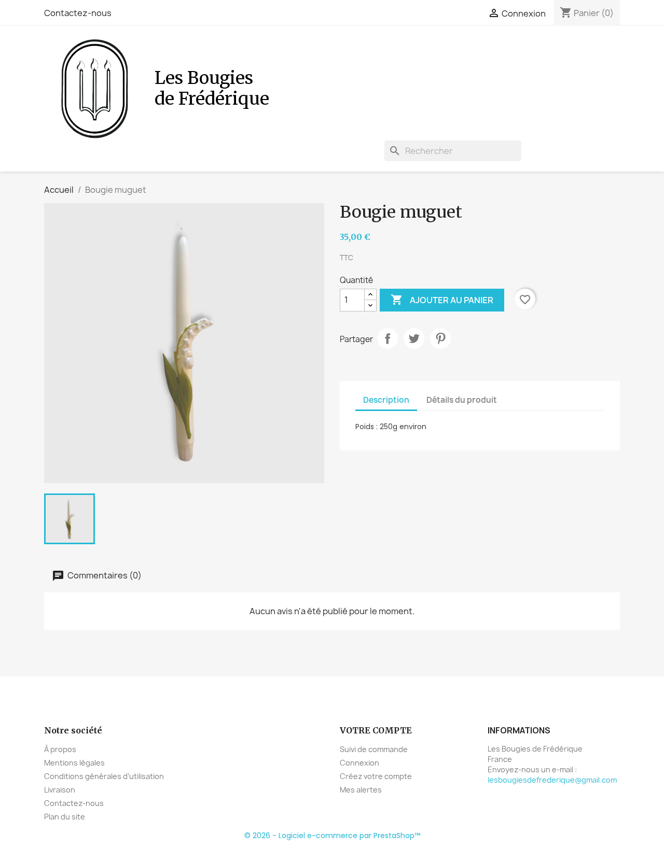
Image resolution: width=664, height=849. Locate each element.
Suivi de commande (374, 749)
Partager (387, 338)
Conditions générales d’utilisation (104, 776)
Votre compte (376, 730)
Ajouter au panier (442, 299)
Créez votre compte (376, 776)
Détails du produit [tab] (461, 399)
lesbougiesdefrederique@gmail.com (552, 780)
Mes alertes (361, 790)
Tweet (414, 338)
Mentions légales (74, 763)
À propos (60, 749)
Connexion (359, 763)
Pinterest (440, 338)
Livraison (59, 790)
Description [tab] (386, 399)
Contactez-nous (78, 13)
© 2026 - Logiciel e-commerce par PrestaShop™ (332, 835)
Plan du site (64, 817)
